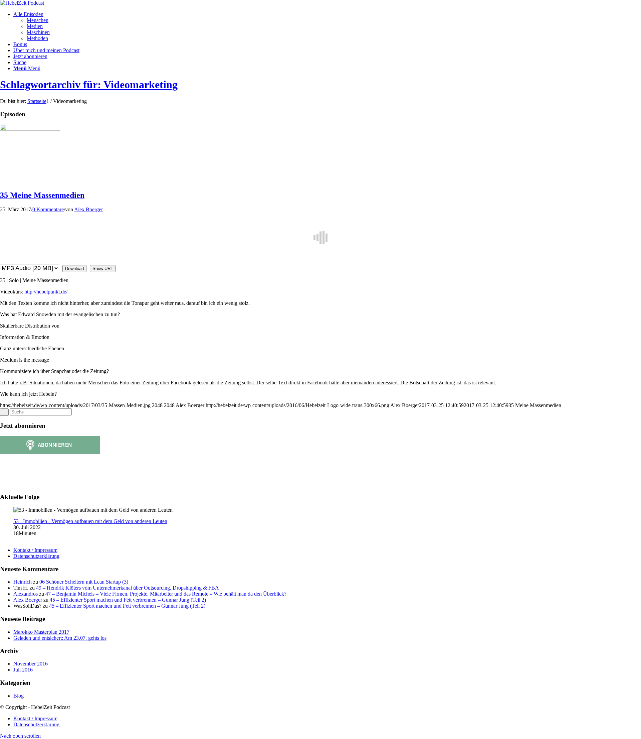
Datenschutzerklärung (36, 556)
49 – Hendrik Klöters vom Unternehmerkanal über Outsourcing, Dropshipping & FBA (127, 588)
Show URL (102, 268)
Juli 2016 (23, 669)
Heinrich (22, 582)
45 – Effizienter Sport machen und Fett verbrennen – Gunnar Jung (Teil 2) (128, 600)
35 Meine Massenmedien (42, 195)
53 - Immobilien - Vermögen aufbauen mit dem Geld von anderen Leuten (90, 521)
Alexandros (25, 594)
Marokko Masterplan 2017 (41, 632)
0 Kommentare (48, 209)
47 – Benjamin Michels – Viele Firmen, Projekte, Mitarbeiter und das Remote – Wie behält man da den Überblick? (165, 594)
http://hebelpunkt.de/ (45, 291)
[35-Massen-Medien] (30, 129)
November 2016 (30, 663)
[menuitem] (327, 26)
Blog (18, 696)
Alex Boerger (88, 209)
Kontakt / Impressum (35, 550)
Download (74, 268)
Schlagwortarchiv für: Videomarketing (89, 85)
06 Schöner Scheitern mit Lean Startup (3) (83, 582)
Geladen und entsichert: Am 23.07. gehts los (59, 638)
